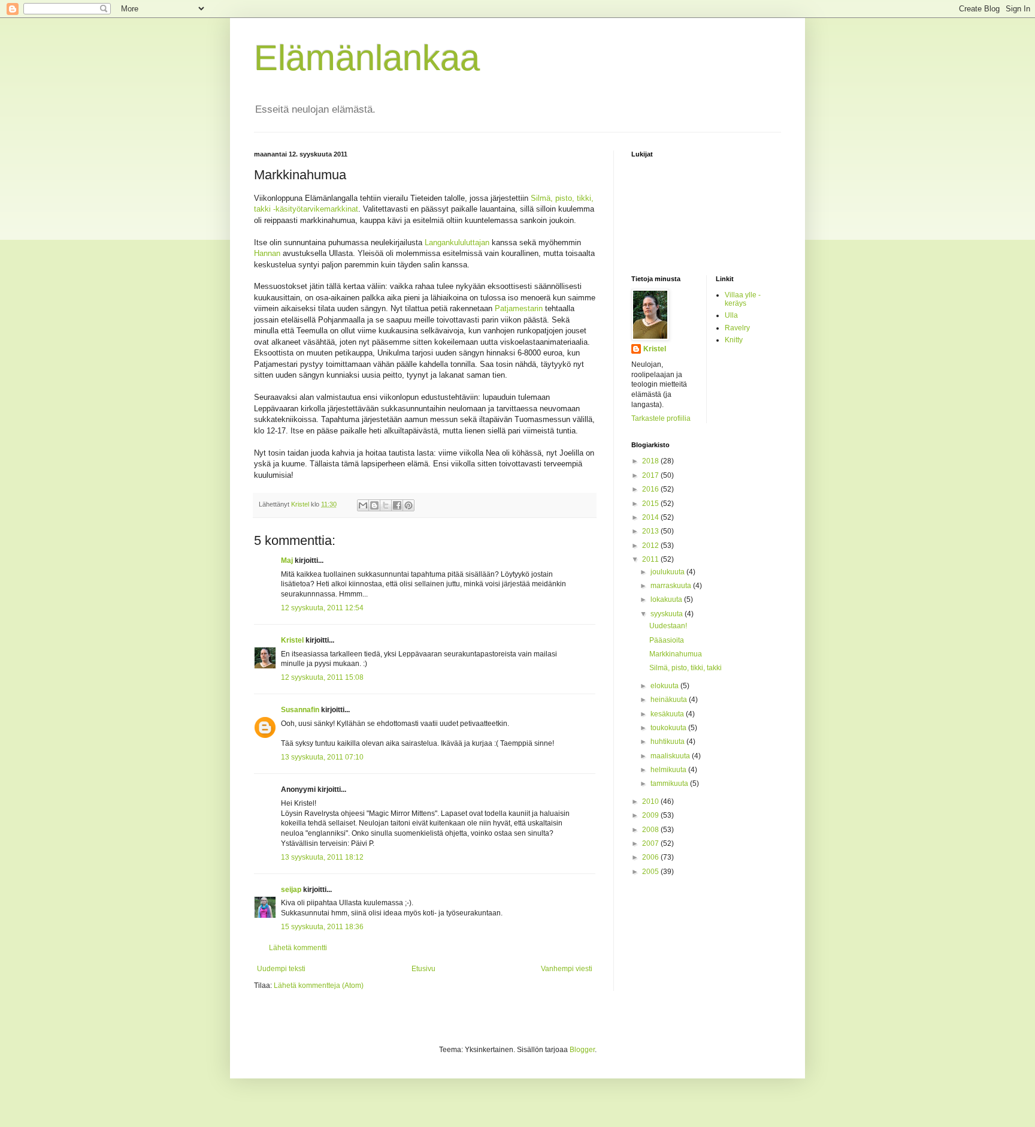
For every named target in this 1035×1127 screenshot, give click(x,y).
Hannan (267, 253)
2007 (651, 843)
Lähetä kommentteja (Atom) (319, 985)
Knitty (734, 340)
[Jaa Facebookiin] (397, 505)
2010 (651, 801)
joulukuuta (668, 572)
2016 (651, 489)
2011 (651, 559)
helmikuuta (669, 770)
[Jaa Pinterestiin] (408, 505)
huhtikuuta (668, 741)
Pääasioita (666, 640)
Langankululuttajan (457, 242)
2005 (651, 871)
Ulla (731, 315)
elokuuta (665, 686)
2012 (651, 545)
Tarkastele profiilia (661, 418)
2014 (651, 517)
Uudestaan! (668, 626)
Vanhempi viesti (566, 969)
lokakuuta (667, 599)
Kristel (292, 640)
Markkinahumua (675, 654)
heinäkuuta (669, 699)
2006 (651, 857)
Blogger (582, 1049)
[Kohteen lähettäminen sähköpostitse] (363, 505)
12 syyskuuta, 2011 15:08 (322, 677)
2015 (651, 503)
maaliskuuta (671, 756)
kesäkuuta (668, 714)
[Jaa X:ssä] (386, 505)
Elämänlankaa (367, 58)
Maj (287, 560)
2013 (651, 531)
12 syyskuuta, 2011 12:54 (322, 608)
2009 (651, 815)
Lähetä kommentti (298, 948)
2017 (651, 475)
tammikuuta (670, 783)
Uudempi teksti (281, 969)
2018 (651, 461)
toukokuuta (669, 728)
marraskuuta (671, 585)
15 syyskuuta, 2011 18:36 (322, 927)
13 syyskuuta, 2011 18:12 (322, 857)
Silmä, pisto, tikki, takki (685, 668)
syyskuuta (667, 614)
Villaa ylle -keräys (743, 299)
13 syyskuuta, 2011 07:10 (322, 757)
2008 (651, 829)
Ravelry (737, 328)
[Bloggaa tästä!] (374, 505)
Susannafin (300, 710)
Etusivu (423, 969)
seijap (291, 889)
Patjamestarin (519, 308)
